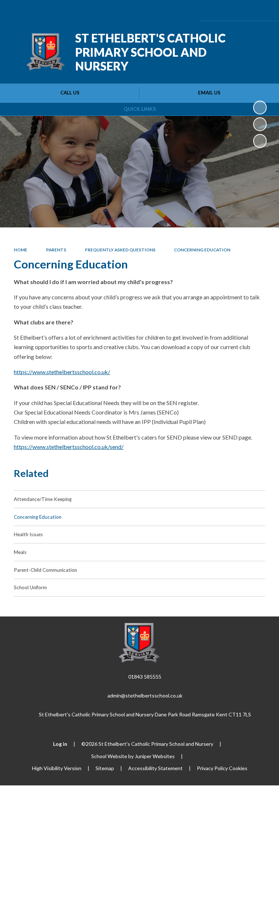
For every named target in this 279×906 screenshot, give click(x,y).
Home (20, 249)
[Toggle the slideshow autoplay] (260, 107)
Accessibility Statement (155, 768)
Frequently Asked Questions (120, 249)
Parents (56, 249)
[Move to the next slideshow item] (260, 140)
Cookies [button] (238, 768)
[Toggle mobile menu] (263, 10)
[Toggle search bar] (244, 10)
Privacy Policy (212, 768)
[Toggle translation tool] (225, 10)
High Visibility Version (56, 768)
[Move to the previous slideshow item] (260, 124)
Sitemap (105, 768)
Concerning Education (202, 249)
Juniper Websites (155, 756)
